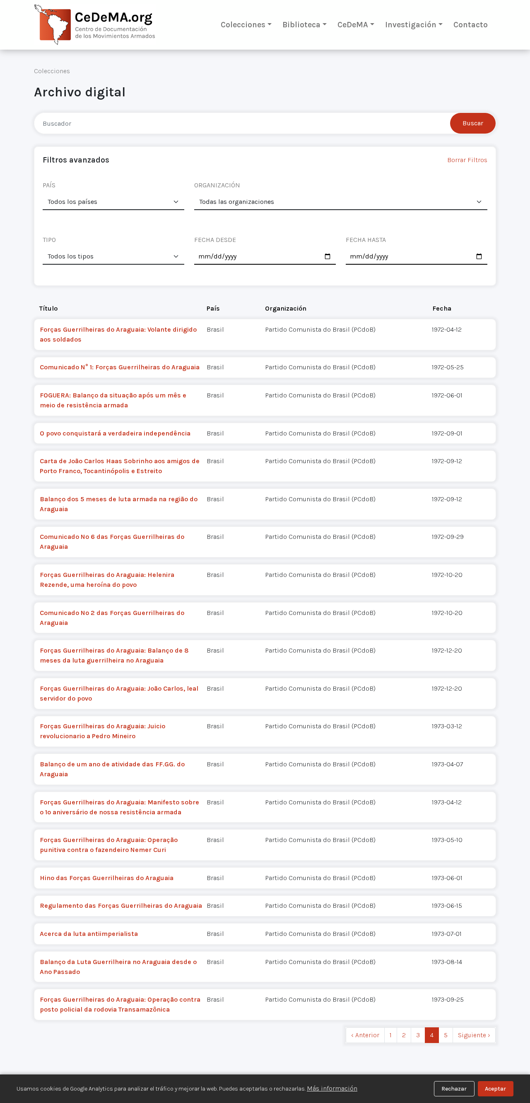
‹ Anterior (365, 1035)
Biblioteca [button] (301, 24)
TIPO (49, 240)
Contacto (470, 24)
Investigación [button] (410, 24)
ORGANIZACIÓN (217, 185)
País (213, 308)
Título (48, 308)
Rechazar (454, 1088)
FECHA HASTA (366, 240)
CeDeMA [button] (352, 24)
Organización (285, 308)
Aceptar (495, 1088)
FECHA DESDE (215, 240)
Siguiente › (474, 1035)
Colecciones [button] (243, 24)
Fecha (441, 308)
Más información (332, 1088)
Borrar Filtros (467, 160)
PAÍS (49, 185)
